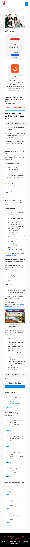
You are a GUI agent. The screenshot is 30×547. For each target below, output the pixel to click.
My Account (23, 536)
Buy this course (15, 54)
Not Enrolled (15, 39)
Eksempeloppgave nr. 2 (11, 255)
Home (4, 536)
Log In (15, 57)
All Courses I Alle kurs (13, 536)
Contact (17, 538)
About (12, 538)
